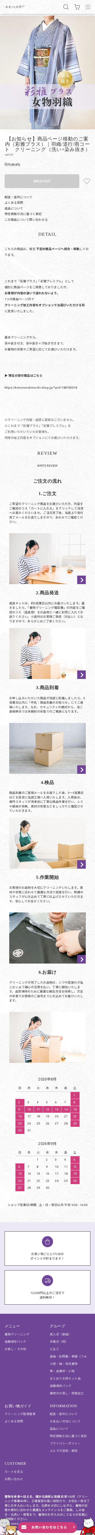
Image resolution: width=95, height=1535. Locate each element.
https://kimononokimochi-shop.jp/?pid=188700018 (41, 387)
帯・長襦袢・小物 (62, 1371)
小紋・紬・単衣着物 (64, 1364)
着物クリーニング (17, 1334)
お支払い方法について (65, 1421)
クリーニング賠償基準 (20, 1414)
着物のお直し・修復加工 (67, 1393)
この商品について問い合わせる (26, 219)
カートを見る (14, 1472)
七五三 (54, 1349)
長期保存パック (15, 1341)
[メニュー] (88, 7)
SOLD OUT (42, 181)
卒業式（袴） (59, 1341)
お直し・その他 (15, 1349)
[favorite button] (86, 181)
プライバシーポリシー (65, 1443)
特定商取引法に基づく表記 (23, 214)
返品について (14, 208)
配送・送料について (19, 197)
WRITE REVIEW (47, 465)
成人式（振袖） (60, 1334)
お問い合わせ (14, 1479)
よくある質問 (14, 202)
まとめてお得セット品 (65, 1378)
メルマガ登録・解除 (64, 1451)
